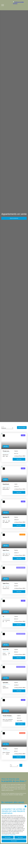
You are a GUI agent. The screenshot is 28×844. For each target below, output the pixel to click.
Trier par (2, 426)
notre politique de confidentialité (8, 834)
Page (10, 764)
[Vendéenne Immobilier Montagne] (20, 5)
